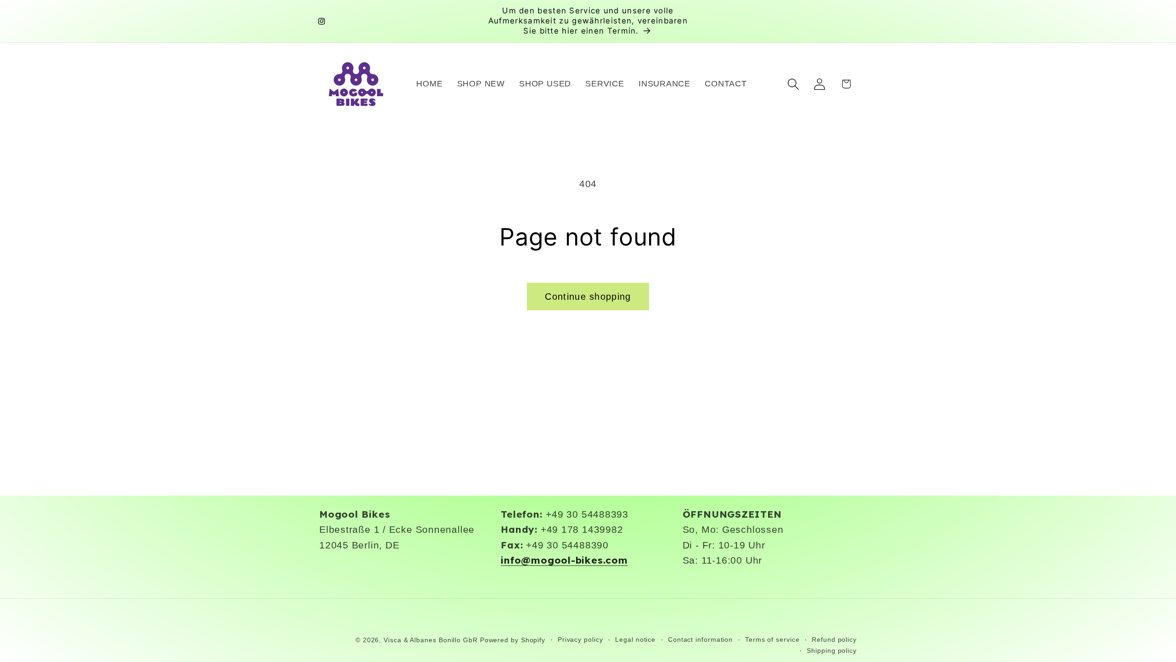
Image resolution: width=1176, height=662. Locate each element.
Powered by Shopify (512, 640)
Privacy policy (580, 639)
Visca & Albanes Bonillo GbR (431, 640)
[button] (793, 84)
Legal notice (635, 639)
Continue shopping (588, 296)
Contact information (700, 639)
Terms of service (772, 639)
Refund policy (834, 639)
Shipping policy (832, 650)
